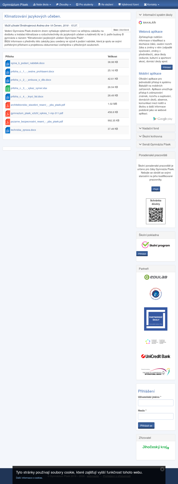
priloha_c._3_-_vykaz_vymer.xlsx (29, 88)
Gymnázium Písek (15, 4)
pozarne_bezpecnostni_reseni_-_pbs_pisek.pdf (37, 121)
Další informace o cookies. (29, 477)
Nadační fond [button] (150, 128)
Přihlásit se (146, 425)
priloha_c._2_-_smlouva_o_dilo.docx (31, 79)
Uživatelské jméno (149, 397)
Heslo (142, 410)
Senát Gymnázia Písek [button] (156, 144)
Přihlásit (142, 253)
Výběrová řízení (130, 4)
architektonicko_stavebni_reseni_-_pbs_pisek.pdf (38, 104)
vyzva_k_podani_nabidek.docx (27, 63)
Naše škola (42, 4)
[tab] (155, 14)
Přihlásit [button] (167, 67)
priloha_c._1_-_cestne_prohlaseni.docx (32, 71)
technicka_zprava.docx (23, 129)
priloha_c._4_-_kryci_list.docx (27, 96)
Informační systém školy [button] (157, 15)
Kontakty (152, 4)
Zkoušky (64, 4)
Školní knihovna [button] (152, 136)
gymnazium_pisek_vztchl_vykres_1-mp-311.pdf (37, 113)
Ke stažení (107, 4)
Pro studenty (86, 4)
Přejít (155, 188)
